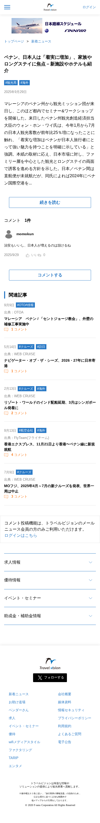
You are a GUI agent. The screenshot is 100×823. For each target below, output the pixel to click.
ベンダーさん (19, 710)
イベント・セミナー (22, 598)
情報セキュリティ (71, 710)
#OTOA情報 (25, 305)
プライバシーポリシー (74, 718)
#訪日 (41, 347)
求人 (12, 718)
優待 (12, 734)
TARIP (13, 758)
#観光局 (10, 82)
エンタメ (15, 766)
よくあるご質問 (69, 734)
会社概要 (64, 694)
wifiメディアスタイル (24, 742)
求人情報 (12, 562)
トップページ (14, 41)
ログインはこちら (20, 535)
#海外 (24, 82)
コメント (19, 329)
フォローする (54, 678)
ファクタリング (20, 750)
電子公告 (64, 742)
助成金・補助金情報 (22, 616)
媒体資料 (64, 702)
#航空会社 (26, 430)
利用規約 (64, 726)
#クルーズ (26, 347)
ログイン (89, 7)
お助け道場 (17, 702)
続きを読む (50, 202)
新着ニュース (41, 41)
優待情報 (12, 580)
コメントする (50, 275)
